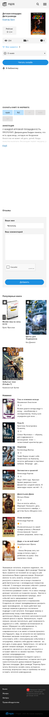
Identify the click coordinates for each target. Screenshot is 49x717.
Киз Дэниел (31, 342)
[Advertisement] (24, 158)
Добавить (24, 282)
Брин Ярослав (9, 328)
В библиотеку (12, 68)
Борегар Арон (9, 19)
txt (8, 119)
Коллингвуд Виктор (25, 450)
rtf (29, 112)
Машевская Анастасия (27, 402)
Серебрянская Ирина (26, 544)
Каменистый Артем (11, 388)
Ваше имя (10, 220)
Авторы (6, 698)
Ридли (11, 4)
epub (8, 112)
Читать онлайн (25, 62)
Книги (5, 689)
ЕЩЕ (5, 146)
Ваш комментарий (14, 232)
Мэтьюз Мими (23, 497)
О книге (11, 53)
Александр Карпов (25, 473)
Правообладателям (11, 702)
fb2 (18, 112)
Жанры (6, 693)
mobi (40, 112)
